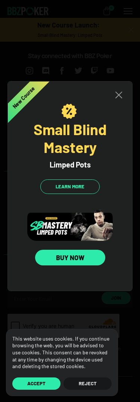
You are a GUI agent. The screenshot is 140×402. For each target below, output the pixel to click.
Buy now (70, 257)
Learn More (70, 186)
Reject (88, 383)
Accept (36, 383)
